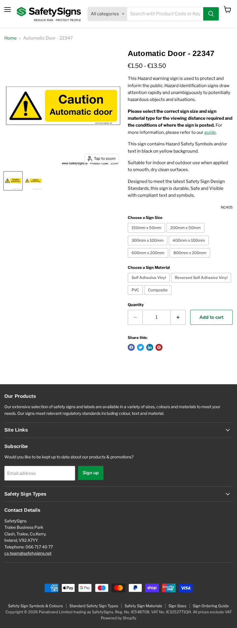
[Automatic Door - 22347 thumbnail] (13, 181)
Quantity (136, 305)
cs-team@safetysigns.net (27, 553)
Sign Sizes (177, 605)
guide (210, 132)
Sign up (91, 473)
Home (10, 38)
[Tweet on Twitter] (140, 347)
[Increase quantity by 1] (178, 317)
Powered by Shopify (118, 618)
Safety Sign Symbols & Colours (35, 605)
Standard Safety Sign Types (93, 605)
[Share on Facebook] (131, 347)
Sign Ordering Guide (211, 605)
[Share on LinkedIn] (149, 347)
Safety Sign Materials (143, 605)
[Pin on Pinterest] (158, 347)
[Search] (211, 13)
